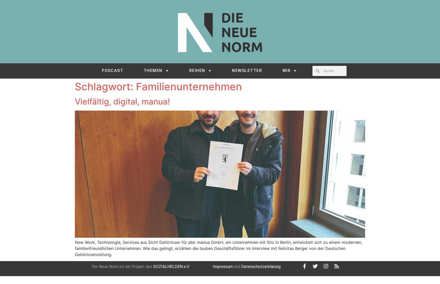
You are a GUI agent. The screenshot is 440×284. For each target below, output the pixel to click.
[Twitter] (315, 266)
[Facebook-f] (304, 266)
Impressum (223, 266)
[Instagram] (325, 266)
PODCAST (112, 70)
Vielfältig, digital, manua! (122, 102)
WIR (286, 70)
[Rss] (336, 266)
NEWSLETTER (247, 70)
